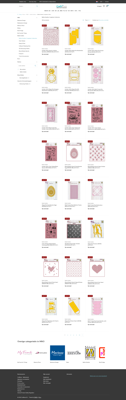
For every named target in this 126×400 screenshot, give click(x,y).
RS (66, 10)
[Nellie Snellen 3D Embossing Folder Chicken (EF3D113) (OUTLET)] (74, 229)
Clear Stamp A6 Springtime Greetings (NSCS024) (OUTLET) (50, 244)
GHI (56, 10)
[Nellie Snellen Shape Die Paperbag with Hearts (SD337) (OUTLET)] (51, 306)
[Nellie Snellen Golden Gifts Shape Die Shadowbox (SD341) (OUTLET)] (74, 36)
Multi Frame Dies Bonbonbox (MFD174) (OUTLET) (95, 206)
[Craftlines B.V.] (63, 6)
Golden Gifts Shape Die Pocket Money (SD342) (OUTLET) (95, 51)
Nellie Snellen (33, 14)
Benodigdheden (24, 77)
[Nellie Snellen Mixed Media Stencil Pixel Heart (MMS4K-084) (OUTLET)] (51, 267)
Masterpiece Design (22, 23)
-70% (79, 10)
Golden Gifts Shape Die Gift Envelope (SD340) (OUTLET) (72, 90)
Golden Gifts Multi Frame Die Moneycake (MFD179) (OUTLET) (96, 90)
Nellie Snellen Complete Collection (28, 38)
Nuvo (18, 58)
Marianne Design (21, 20)
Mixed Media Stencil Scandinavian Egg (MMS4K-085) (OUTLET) (73, 167)
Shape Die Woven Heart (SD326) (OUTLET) (73, 321)
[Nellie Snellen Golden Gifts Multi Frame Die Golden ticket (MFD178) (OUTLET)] (51, 113)
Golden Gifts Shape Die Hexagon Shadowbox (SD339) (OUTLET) (50, 90)
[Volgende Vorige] (82, 335)
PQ (64, 10)
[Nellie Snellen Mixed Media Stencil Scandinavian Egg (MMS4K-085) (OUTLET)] (74, 152)
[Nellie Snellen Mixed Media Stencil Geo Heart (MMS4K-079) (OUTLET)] (97, 267)
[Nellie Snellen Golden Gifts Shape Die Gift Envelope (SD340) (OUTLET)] (74, 74)
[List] (83, 20)
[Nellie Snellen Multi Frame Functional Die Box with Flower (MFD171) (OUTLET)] (97, 306)
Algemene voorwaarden (23, 379)
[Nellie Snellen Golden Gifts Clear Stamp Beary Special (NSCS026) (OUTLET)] (51, 152)
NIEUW (46, 10)
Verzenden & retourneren (23, 387)
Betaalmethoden (21, 385)
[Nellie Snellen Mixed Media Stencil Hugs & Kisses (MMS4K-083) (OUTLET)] (74, 267)
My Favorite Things (22, 33)
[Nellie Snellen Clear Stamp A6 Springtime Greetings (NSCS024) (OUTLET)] (51, 229)
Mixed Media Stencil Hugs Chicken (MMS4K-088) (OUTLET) (96, 167)
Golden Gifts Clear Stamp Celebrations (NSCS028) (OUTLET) (96, 128)
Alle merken (23, 69)
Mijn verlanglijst (47, 383)
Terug (20, 14)
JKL (58, 10)
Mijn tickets (46, 381)
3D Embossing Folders (24, 48)
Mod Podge (20, 30)
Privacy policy (20, 383)
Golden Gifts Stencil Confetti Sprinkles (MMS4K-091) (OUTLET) (50, 51)
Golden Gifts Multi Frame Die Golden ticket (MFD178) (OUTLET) (50, 128)
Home (23, 14)
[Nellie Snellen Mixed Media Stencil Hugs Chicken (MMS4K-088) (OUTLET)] (97, 152)
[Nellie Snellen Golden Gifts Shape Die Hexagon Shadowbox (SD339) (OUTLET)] (51, 74)
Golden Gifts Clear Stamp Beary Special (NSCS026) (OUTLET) (50, 167)
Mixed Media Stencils (24, 51)
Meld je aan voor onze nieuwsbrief (98, 376)
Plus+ (40, 397)
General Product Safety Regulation (25, 392)
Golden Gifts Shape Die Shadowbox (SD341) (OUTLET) (74, 51)
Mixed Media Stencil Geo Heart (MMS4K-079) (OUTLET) (95, 283)
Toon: (86, 20)
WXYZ (72, 10)
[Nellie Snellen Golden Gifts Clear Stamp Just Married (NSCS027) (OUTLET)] (74, 113)
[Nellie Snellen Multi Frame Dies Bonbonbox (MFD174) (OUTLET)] (97, 190)
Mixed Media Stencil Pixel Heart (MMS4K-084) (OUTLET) (50, 283)
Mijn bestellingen (47, 379)
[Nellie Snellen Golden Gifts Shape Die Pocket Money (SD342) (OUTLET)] (97, 36)
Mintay (19, 28)
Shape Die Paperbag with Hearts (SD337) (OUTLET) (50, 321)
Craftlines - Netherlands (23, 377)
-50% (75, 10)
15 (79, 335)
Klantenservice (21, 389)
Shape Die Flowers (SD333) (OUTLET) (94, 244)
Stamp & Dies (22, 43)
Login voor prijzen (51, 57)
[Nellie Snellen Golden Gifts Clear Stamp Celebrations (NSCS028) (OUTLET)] (97, 113)
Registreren (46, 377)
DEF (53, 10)
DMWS (35, 397)
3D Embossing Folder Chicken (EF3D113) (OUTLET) (72, 244)
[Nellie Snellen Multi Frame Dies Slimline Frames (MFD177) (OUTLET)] (74, 190)
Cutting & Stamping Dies (24, 46)
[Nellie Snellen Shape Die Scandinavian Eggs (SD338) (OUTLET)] (51, 190)
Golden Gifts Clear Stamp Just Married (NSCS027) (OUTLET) (72, 128)
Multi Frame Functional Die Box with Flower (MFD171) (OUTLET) (97, 321)
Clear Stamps (22, 40)
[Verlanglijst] (104, 6)
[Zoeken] (37, 6)
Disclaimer (19, 381)
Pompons (21, 53)
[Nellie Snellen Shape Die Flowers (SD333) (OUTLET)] (97, 229)
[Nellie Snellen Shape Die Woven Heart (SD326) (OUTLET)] (74, 306)
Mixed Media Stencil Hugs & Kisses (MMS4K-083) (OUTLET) (73, 283)
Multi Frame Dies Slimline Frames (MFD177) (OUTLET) (73, 205)
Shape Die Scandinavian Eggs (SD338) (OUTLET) (49, 205)
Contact (107, 1)
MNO (61, 10)
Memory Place (20, 25)
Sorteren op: (96, 20)
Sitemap (19, 390)
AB (49, 10)
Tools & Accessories (24, 56)
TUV (69, 10)
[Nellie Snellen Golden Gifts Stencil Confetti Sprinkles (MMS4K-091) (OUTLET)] (51, 36)
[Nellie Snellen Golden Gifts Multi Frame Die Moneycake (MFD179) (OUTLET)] (97, 74)
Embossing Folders (25, 83)
